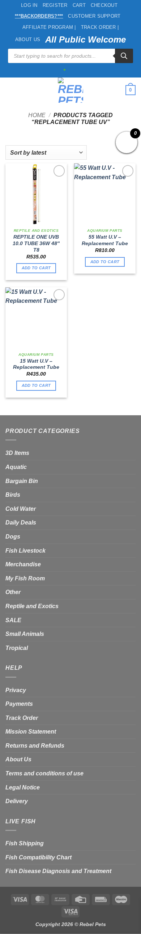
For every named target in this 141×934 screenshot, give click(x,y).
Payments (19, 704)
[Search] (124, 56)
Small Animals (24, 634)
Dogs (12, 537)
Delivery (16, 801)
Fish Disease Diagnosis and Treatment (58, 871)
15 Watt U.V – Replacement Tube (36, 364)
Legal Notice (22, 787)
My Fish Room (25, 578)
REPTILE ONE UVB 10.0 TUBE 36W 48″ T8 (36, 243)
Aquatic (16, 467)
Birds (12, 495)
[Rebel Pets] (70, 90)
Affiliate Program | (49, 27)
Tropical (16, 648)
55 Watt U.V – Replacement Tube (105, 240)
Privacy (15, 690)
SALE (13, 620)
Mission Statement (30, 732)
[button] (9, 90)
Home (37, 115)
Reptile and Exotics (32, 606)
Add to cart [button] (36, 268)
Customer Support (94, 16)
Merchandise (23, 564)
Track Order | (100, 27)
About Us (27, 39)
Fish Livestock (25, 551)
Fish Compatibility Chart (38, 857)
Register (55, 5)
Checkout (104, 5)
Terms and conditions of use (44, 773)
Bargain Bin (21, 481)
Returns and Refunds (34, 746)
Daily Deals (20, 522)
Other (13, 592)
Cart (79, 5)
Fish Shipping (24, 843)
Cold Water (20, 509)
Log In (29, 5)
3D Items (17, 453)
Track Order (21, 718)
